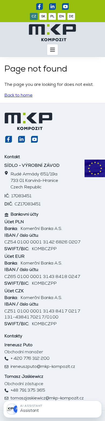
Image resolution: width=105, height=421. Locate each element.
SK (43, 16)
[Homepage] (52, 32)
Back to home (18, 95)
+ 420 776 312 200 (30, 359)
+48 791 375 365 (27, 390)
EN (61, 16)
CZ (34, 16)
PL (52, 16)
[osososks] (39, 6)
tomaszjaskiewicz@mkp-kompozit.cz (47, 398)
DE (71, 16)
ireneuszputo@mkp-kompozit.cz (42, 367)
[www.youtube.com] (65, 6)
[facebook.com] (52, 6)
